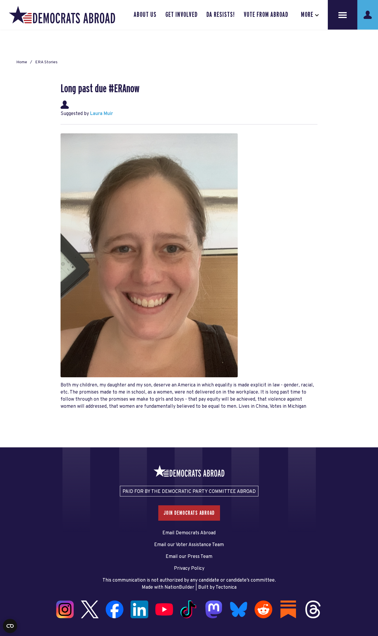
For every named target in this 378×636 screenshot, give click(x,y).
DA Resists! (220, 14)
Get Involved (181, 14)
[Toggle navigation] (342, 15)
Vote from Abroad (266, 14)
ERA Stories (46, 62)
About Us (145, 14)
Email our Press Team (189, 557)
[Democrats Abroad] (62, 14)
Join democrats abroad (189, 513)
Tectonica (226, 587)
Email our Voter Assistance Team (189, 545)
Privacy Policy (189, 569)
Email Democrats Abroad (189, 533)
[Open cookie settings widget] (10, 626)
